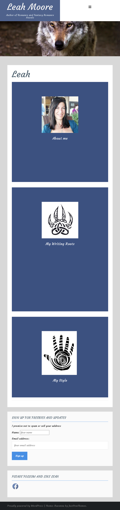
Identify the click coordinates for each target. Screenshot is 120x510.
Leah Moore (30, 6)
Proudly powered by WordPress (25, 505)
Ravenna (59, 505)
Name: (15, 432)
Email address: (20, 438)
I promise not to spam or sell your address (36, 425)
